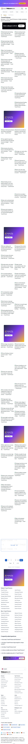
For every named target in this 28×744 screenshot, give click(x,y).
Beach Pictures (18, 606)
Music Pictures (18, 623)
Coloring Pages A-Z (18, 705)
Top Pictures (3, 684)
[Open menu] (25, 8)
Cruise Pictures (4, 619)
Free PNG (3, 703)
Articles (2, 687)
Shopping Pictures (19, 629)
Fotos (23, 732)
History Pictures (18, 625)
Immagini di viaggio (16, 727)
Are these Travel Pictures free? (9, 647)
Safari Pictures (4, 625)
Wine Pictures (18, 621)
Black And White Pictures (20, 689)
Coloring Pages (4, 705)
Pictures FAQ (3, 712)
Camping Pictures (5, 621)
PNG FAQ (3, 716)
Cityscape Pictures (19, 592)
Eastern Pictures (4, 631)
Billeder (9, 732)
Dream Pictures (18, 594)
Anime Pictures (18, 684)
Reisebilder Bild (14, 724)
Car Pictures (17, 687)
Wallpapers (3, 697)
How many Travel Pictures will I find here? (11, 639)
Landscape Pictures (5, 608)
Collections (3, 679)
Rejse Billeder (5, 724)
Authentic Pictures (5, 627)
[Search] (22, 8)
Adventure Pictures (5, 615)
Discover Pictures (4, 681)
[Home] (1, 14)
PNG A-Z (16, 703)
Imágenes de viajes (6, 729)
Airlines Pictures (18, 617)
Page (10, 563)
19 (15, 560)
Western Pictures (18, 613)
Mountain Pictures (19, 598)
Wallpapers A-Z (18, 697)
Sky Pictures (3, 604)
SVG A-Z (16, 702)
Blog (15, 709)
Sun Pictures (17, 600)
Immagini (4, 734)
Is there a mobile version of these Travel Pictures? (13, 650)
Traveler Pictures (4, 592)
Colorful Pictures (18, 686)
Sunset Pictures (18, 604)
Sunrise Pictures (4, 594)
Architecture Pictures (19, 677)
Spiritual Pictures (18, 596)
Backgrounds (3, 698)
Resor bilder (22, 724)
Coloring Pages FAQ (5, 718)
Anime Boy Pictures (18, 682)
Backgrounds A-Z (18, 698)
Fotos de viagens (6, 727)
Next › (21, 560)
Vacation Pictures (5, 613)
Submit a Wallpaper (18, 711)
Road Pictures (4, 590)
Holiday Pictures (18, 602)
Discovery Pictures (5, 606)
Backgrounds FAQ (4, 711)
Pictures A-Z (17, 700)
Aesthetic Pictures (5, 602)
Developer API (17, 712)
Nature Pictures (4, 598)
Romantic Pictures (19, 631)
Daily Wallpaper (4, 686)
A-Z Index (3, 677)
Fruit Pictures (17, 681)
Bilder (14, 732)
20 (18, 560)
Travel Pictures (4, 600)
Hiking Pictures (4, 617)
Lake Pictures (18, 590)
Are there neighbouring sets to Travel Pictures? (12, 653)
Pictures (2, 700)
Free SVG (3, 702)
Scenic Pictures (18, 608)
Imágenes (10, 734)
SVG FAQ (2, 714)
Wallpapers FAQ (4, 709)
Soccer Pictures (18, 679)
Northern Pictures (18, 615)
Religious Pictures (18, 627)
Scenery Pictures (4, 629)
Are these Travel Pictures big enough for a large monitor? (12, 643)
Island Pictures (4, 623)
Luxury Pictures (18, 619)
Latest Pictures (4, 682)
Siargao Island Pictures (6, 596)
